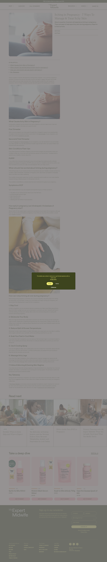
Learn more (53, 277)
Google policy (53, 279)
